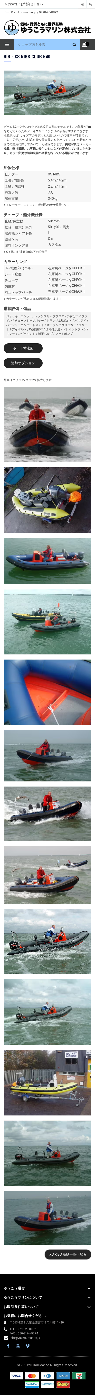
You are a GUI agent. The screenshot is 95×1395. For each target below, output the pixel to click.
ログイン (82, 4)
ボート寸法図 (23, 348)
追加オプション (23, 363)
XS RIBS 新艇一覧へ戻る (67, 1254)
